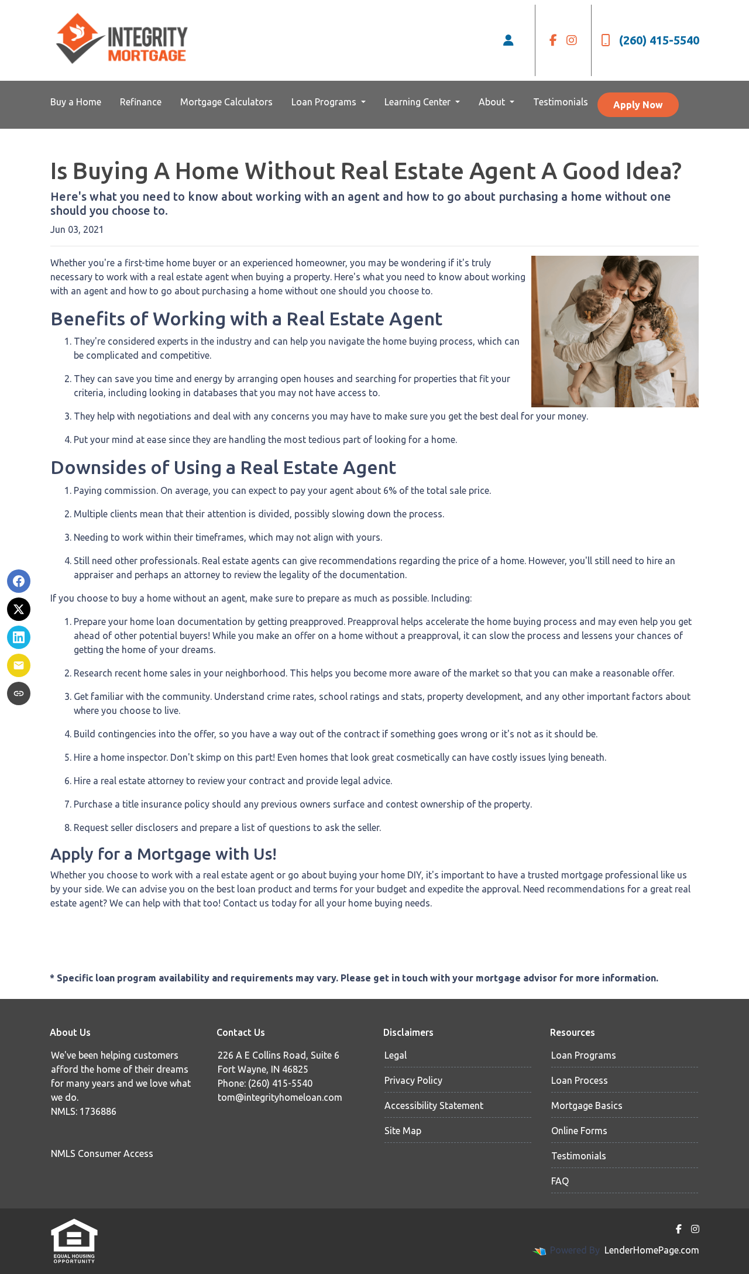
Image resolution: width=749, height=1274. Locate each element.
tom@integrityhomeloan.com (280, 1097)
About (493, 102)
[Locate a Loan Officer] (508, 40)
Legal (395, 1055)
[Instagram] (571, 40)
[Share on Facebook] (18, 581)
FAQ (560, 1181)
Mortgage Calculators (226, 102)
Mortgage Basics (587, 1105)
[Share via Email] (18, 665)
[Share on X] (18, 609)
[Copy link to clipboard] (18, 693)
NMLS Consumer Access (102, 1153)
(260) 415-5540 (659, 40)
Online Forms (579, 1130)
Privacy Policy (413, 1080)
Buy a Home (75, 102)
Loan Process (579, 1080)
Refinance (141, 102)
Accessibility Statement (433, 1105)
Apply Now (638, 104)
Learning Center (418, 102)
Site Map (402, 1130)
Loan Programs (325, 102)
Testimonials (560, 102)
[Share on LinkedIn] (18, 637)
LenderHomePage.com (651, 1250)
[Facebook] (553, 40)
